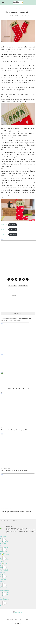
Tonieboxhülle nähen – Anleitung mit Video (14, 430)
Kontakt (26, 619)
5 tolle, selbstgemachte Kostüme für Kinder (15, 470)
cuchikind (15, 15)
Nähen (18, 8)
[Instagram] (15, 623)
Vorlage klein (4, 225)
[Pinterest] (20, 279)
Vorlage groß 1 (4, 229)
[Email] (27, 279)
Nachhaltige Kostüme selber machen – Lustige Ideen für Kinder (16, 512)
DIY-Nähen (12, 286)
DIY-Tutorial (22, 286)
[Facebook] (8, 279)
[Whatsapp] (23, 279)
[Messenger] (12, 279)
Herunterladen (12, 225)
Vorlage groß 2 (4, 234)
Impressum (10, 619)
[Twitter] (16, 279)
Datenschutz (19, 619)
